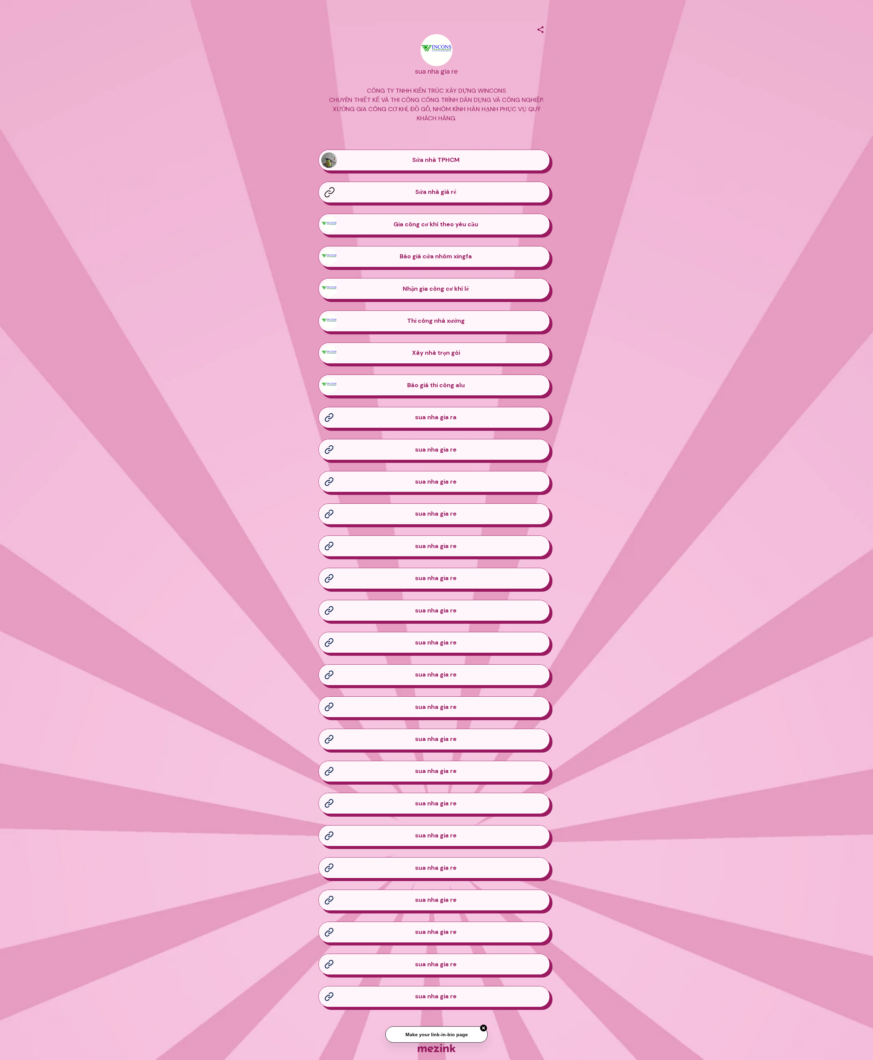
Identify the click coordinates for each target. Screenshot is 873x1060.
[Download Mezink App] (437, 1048)
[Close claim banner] (483, 1029)
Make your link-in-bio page (436, 1036)
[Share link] (540, 28)
